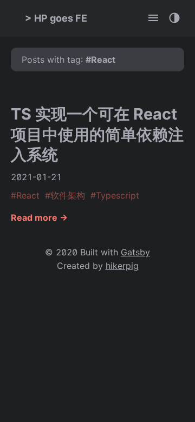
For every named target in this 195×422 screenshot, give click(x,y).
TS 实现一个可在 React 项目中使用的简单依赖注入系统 (97, 134)
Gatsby (135, 252)
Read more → (39, 217)
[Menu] (153, 18)
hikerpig (122, 265)
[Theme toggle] (175, 18)
